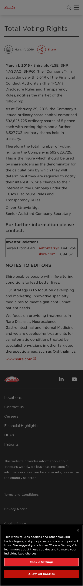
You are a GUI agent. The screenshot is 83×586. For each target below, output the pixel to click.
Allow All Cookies (41, 574)
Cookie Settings (41, 562)
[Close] (78, 530)
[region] (41, 555)
